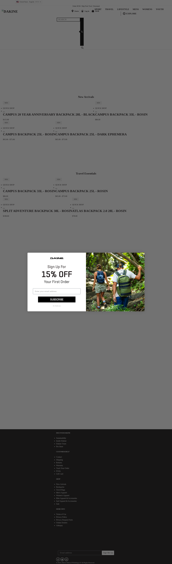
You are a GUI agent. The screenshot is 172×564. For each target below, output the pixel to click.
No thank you (57, 306)
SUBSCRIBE (56, 299)
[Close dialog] (141, 256)
